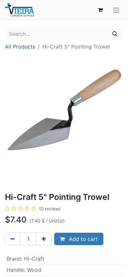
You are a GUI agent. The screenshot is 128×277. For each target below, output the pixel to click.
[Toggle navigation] (116, 10)
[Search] (115, 34)
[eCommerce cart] (100, 9)
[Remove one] (12, 239)
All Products (20, 46)
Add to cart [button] (82, 239)
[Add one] (44, 239)
